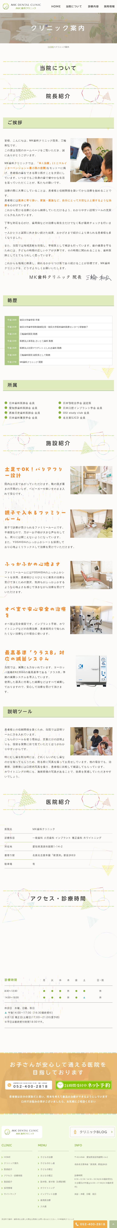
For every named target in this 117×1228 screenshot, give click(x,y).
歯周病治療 (45, 1200)
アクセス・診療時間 (13, 1176)
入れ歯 (43, 1206)
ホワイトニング (47, 1188)
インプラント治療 (48, 1194)
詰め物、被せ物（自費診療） (53, 1182)
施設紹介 (8, 1182)
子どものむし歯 (47, 1163)
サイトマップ (10, 1194)
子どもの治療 (46, 1157)
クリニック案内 (11, 1163)
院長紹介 (8, 1169)
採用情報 (8, 1188)
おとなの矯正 (46, 1176)
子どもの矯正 (46, 1169)
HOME (51, 47)
